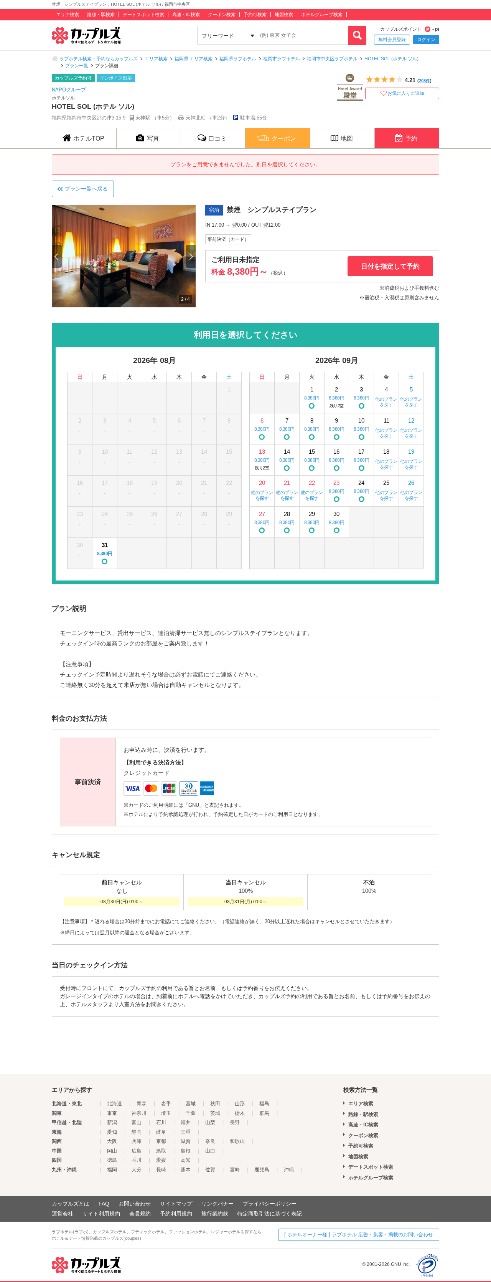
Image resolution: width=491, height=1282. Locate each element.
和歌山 (237, 1141)
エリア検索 (67, 14)
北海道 (114, 1103)
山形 (240, 1103)
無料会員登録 (392, 39)
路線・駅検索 (101, 14)
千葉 (191, 1113)
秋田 (215, 1103)
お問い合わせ (135, 1204)
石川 (161, 1122)
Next (191, 256)
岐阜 (161, 1132)
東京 (112, 1113)
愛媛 (161, 1160)
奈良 (210, 1141)
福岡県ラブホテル (237, 58)
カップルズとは (70, 1204)
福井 (186, 1122)
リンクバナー (217, 1204)
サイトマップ (176, 1204)
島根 (186, 1151)
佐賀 (210, 1170)
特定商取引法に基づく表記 (269, 1214)
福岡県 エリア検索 (194, 58)
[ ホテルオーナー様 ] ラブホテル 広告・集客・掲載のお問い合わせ (358, 1234)
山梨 (210, 1122)
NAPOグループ (69, 90)
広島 (137, 1151)
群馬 (264, 1113)
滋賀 (186, 1141)
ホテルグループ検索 (322, 14)
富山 (137, 1122)
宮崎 (235, 1170)
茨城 (215, 1113)
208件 (424, 80)
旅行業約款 (214, 1214)
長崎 (161, 1170)
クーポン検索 (222, 14)
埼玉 (166, 1113)
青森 (142, 1103)
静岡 (137, 1132)
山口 (210, 1151)
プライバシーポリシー (270, 1204)
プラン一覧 (76, 65)
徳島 (112, 1160)
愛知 (112, 1132)
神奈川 (139, 1113)
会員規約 (140, 1214)
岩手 (166, 1103)
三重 (186, 1132)
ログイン (426, 39)
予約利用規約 (176, 1214)
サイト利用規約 (101, 1214)
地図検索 (284, 14)
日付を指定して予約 (390, 266)
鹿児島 (261, 1170)
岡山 (112, 1151)
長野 (235, 1122)
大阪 (112, 1141)
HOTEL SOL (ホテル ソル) (391, 58)
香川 (137, 1160)
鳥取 (161, 1151)
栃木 (240, 1113)
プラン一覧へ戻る (86, 189)
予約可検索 (255, 14)
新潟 (112, 1122)
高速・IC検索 (186, 14)
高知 (186, 1160)
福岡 (112, 1170)
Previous (57, 256)
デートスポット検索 (143, 14)
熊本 (186, 1170)
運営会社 (62, 1214)
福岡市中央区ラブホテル (332, 58)
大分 (137, 1170)
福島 (264, 1103)
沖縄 (289, 1170)
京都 (161, 1141)
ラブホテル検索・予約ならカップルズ (98, 58)
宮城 (191, 1103)
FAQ (104, 1204)
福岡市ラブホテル (281, 58)
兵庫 (137, 1141)
